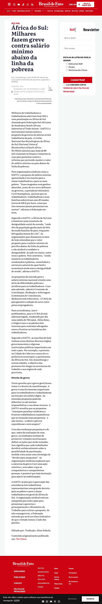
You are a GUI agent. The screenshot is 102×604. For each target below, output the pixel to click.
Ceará (56, 573)
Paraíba (56, 588)
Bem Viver (75, 11)
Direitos (68, 11)
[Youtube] (19, 4)
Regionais (38, 11)
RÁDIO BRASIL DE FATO (23, 11)
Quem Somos (89, 11)
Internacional (59, 11)
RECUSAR (72, 599)
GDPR (17, 600)
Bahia (56, 568)
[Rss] (32, 4)
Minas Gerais (58, 584)
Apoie (9, 11)
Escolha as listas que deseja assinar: (77, 59)
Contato (18, 583)
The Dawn (21, 538)
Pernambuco (73, 573)
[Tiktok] (23, 4)
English (72, 4)
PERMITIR (90, 599)
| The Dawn (50, 88)
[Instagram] (14, 4)
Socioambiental (44, 583)
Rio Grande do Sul (73, 583)
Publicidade (19, 577)
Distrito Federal (56, 578)
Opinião (81, 11)
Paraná (71, 568)
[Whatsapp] (28, 4)
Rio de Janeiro (73, 577)
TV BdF (14, 11)
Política (50, 11)
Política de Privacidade (19, 590)
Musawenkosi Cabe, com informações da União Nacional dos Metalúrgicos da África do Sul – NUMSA (30, 91)
